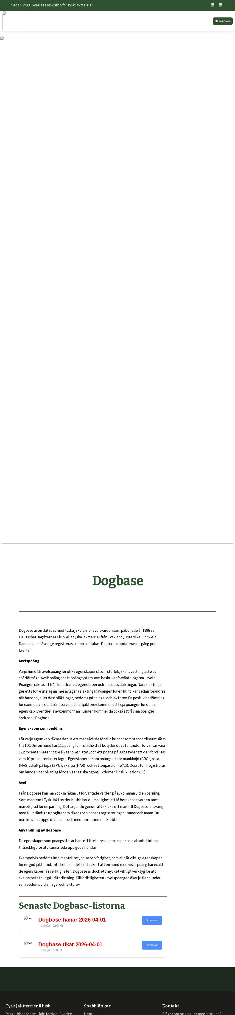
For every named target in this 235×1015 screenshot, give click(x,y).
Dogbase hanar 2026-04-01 (72, 919)
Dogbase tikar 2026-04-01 (70, 944)
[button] (122, 21)
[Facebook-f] (213, 5)
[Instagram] (220, 5)
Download (152, 920)
